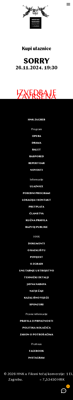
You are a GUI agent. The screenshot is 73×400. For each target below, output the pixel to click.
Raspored (36, 156)
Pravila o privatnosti (36, 321)
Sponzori (36, 304)
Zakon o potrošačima (36, 334)
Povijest (36, 257)
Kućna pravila (36, 220)
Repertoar (36, 163)
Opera (36, 136)
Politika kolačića (36, 327)
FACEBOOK (36, 351)
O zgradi (36, 264)
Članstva (36, 213)
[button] (63, 391)
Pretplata (36, 206)
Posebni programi (36, 193)
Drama (36, 143)
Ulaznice (36, 186)
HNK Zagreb (36, 119)
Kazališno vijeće (36, 297)
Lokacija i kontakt (36, 200)
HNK (36, 236)
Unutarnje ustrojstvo (36, 270)
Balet (36, 149)
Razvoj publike (36, 227)
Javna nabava (36, 284)
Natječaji (36, 291)
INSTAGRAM (36, 357)
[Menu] (68, 4)
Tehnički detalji (36, 277)
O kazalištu (36, 250)
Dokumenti (36, 243)
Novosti (36, 170)
